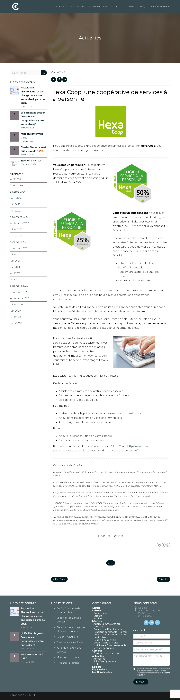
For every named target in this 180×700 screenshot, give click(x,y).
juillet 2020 (16, 304)
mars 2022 (16, 235)
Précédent (60, 579)
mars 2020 (16, 323)
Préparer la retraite (68, 663)
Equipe (98, 618)
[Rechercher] (44, 72)
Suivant (163, 579)
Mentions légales (102, 672)
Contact (116, 6)
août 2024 (16, 198)
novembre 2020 (19, 292)
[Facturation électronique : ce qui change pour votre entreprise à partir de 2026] (14, 90)
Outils (97, 664)
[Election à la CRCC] (14, 163)
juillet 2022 (16, 229)
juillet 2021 (16, 254)
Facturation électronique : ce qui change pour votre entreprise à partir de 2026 (33, 95)
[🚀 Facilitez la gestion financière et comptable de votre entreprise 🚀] (14, 114)
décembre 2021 (18, 242)
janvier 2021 (16, 279)
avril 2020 (15, 317)
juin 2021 (15, 260)
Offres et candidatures (106, 653)
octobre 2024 (17, 191)
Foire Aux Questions (105, 661)
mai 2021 (15, 267)
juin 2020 (15, 310)
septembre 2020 (19, 298)
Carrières (130, 6)
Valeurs (98, 616)
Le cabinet (59, 6)
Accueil (96, 608)
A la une (105, 536)
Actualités (99, 658)
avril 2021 (15, 273)
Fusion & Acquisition (105, 640)
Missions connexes (68, 657)
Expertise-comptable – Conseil (111, 632)
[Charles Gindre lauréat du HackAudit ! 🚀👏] (14, 148)
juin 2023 (15, 204)
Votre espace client (160, 6)
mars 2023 (16, 210)
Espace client (99, 669)
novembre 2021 (19, 248)
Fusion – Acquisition (68, 636)
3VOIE (32, 695)
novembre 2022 (19, 217)
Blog (142, 6)
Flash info (117, 536)
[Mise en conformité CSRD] (14, 135)
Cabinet (96, 610)
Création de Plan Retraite (108, 629)
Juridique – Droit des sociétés (110, 645)
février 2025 (16, 185)
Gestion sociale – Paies (70, 642)
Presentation (101, 613)
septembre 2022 (19, 223)
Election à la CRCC (31, 160)
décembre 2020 (19, 286)
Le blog (96, 666)
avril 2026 (15, 179)
